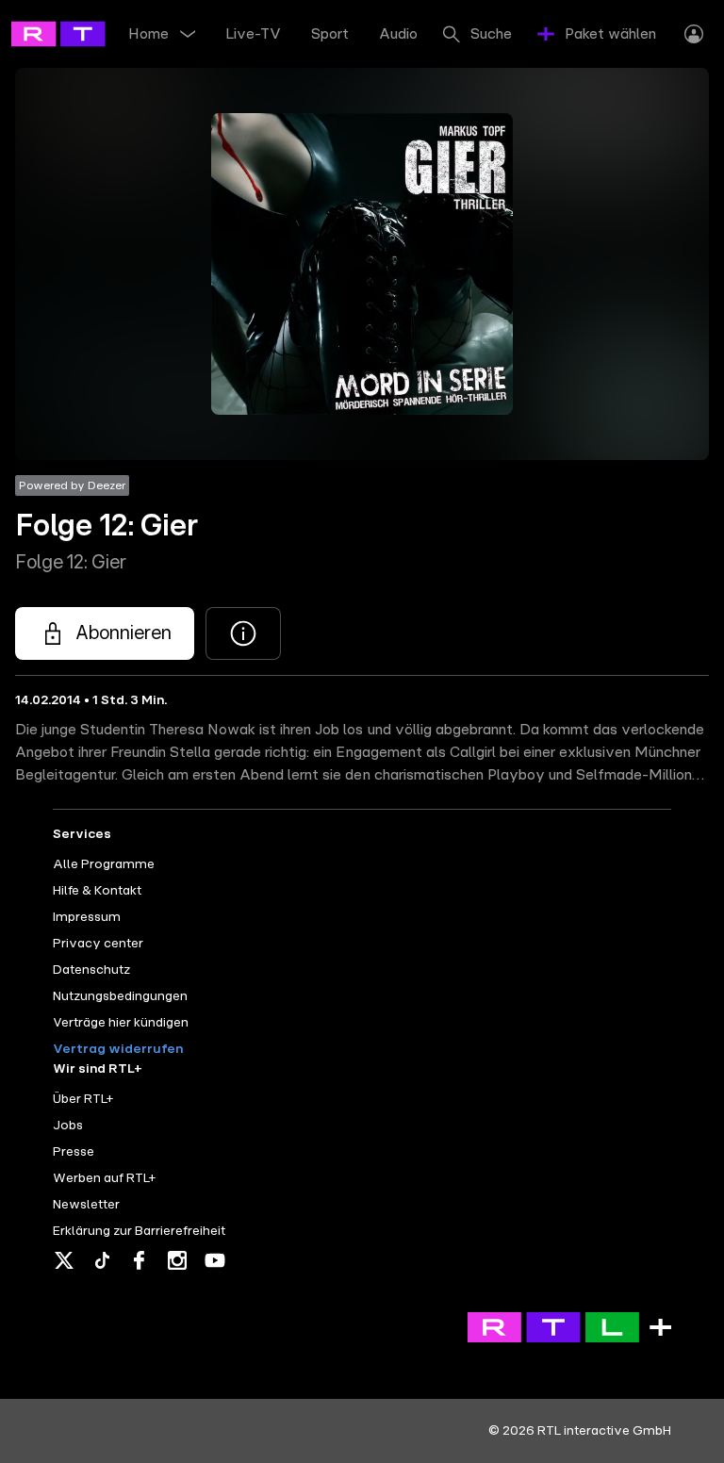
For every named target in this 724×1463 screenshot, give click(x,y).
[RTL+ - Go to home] (96, 33)
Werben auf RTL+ (104, 1178)
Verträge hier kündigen (121, 1022)
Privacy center (98, 943)
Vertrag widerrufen (118, 1049)
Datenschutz (91, 970)
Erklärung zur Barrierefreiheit (139, 1231)
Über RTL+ (83, 1099)
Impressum (87, 917)
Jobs (68, 1125)
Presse (73, 1152)
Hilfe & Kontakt (97, 890)
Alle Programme (104, 864)
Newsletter (86, 1204)
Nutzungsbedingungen (120, 996)
